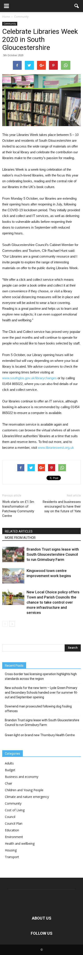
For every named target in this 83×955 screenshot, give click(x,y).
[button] (77, 6)
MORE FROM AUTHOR (20, 537)
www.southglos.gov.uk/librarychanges (29, 378)
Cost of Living (15, 810)
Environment (14, 837)
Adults (9, 763)
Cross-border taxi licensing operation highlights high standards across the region (41, 676)
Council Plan (13, 823)
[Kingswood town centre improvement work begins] (13, 576)
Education (12, 830)
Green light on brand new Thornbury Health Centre (40, 735)
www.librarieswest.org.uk (56, 447)
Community (10, 23)
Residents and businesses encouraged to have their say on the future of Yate (62, 506)
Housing (11, 850)
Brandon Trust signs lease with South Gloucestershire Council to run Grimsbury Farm (53, 554)
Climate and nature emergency (27, 797)
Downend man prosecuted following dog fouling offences (38, 709)
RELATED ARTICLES (19, 531)
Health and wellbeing (20, 843)
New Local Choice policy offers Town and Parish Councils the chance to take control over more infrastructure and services (53, 602)
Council (10, 817)
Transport (12, 857)
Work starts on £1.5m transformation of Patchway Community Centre (18, 509)
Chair (8, 783)
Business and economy (21, 777)
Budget (10, 770)
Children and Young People (24, 790)
